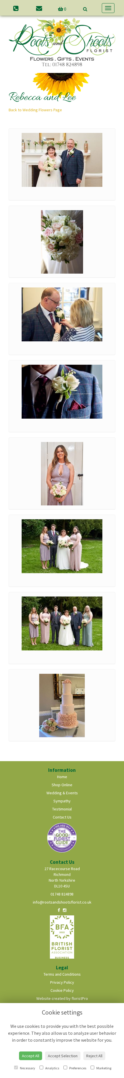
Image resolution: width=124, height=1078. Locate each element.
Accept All (30, 1055)
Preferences (77, 1068)
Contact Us (62, 817)
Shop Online (62, 784)
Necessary (27, 1068)
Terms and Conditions (62, 974)
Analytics (52, 1068)
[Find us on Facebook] (59, 910)
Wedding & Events (62, 792)
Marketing (103, 1068)
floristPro (80, 998)
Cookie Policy (62, 990)
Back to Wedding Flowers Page (35, 109)
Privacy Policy (62, 982)
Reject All (94, 1055)
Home (62, 776)
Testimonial (62, 809)
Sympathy (62, 801)
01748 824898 (62, 894)
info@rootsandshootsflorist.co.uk (62, 902)
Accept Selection (63, 1055)
